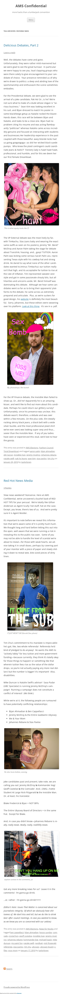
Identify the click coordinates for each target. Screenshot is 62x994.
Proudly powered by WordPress (17, 987)
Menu (31, 20)
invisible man (20, 455)
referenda (8, 946)
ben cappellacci (17, 932)
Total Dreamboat (11, 451)
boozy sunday (45, 932)
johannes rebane (48, 455)
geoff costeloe (25, 936)
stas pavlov (42, 458)
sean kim (32, 458)
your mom (13, 950)
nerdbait (39, 943)
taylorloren (26, 462)
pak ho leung (21, 458)
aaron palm (35, 451)
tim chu (51, 458)
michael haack (45, 939)
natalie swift (9, 458)
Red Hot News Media (18, 481)
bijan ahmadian (48, 451)
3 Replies (7, 488)
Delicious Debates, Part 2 (21, 45)
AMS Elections (32, 447)
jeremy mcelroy (33, 455)
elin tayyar (8, 455)
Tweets (9, 969)
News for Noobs (46, 928)
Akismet (19, 993)
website (25, 299)
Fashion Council (46, 447)
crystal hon (14, 936)
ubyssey (35, 946)
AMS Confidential (30, 6)
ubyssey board (46, 946)
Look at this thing (30, 306)
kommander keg (30, 939)
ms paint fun (17, 943)
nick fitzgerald (50, 943)
